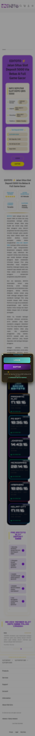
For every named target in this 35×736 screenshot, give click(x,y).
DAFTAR (17, 367)
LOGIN (17, 360)
